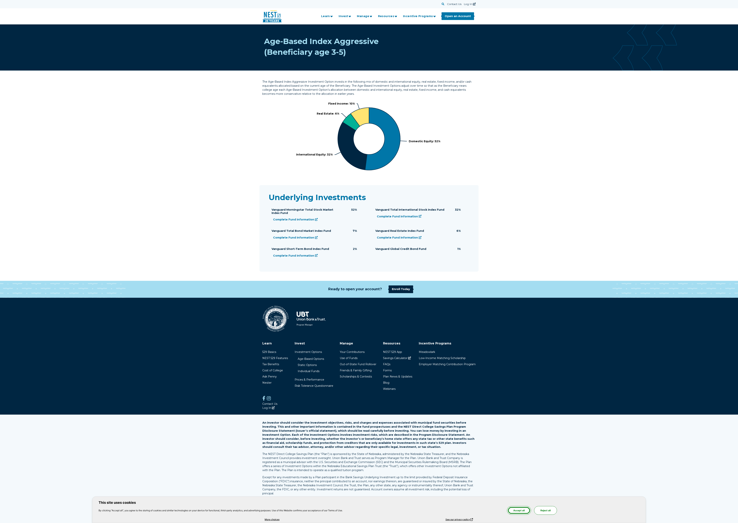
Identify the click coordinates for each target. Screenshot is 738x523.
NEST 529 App (392, 352)
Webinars (389, 389)
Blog (386, 382)
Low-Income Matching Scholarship (442, 358)
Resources (386, 16)
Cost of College (272, 370)
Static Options (307, 365)
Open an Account (458, 16)
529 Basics (269, 352)
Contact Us (454, 4)
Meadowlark (427, 352)
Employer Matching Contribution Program (447, 364)
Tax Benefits (270, 364)
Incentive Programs (418, 16)
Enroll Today (401, 289)
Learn (325, 16)
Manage (363, 16)
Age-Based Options (311, 359)
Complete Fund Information (295, 220)
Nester (267, 382)
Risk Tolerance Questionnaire (314, 385)
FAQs (386, 364)
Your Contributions (352, 352)
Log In (470, 4)
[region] (369, 137)
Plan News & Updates (397, 376)
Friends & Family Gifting (356, 370)
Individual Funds (308, 371)
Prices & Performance (309, 379)
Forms (387, 370)
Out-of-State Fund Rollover (358, 364)
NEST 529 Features (275, 358)
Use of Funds (348, 358)
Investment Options (308, 352)
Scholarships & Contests (356, 376)
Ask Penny (269, 376)
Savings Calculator (397, 358)
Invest (343, 16)
